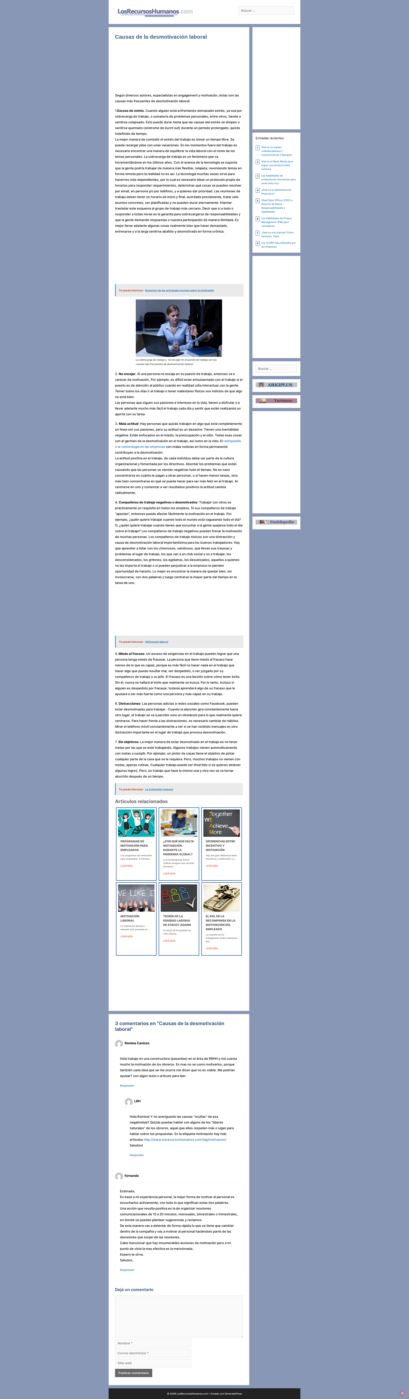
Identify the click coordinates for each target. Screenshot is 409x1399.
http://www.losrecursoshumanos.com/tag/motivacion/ (185, 1140)
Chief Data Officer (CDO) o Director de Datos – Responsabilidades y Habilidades (277, 206)
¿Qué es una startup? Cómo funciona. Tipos (277, 234)
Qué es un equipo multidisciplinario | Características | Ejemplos (276, 151)
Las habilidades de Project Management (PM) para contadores (276, 222)
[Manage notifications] (402, 1393)
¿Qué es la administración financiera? (276, 191)
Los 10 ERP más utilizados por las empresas (278, 244)
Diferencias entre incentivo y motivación (220, 846)
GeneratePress (233, 1393)
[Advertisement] (179, 68)
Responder (127, 1085)
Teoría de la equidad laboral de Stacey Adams (177, 921)
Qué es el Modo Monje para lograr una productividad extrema (277, 165)
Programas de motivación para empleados (134, 846)
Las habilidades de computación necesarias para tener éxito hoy (278, 179)
